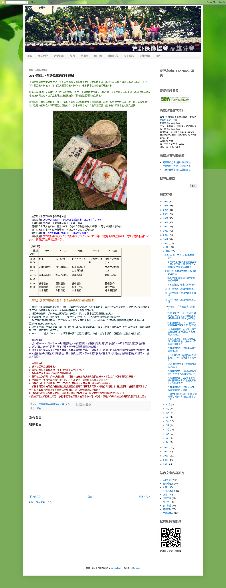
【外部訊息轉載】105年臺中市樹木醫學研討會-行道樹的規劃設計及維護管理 (180, 380)
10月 (168, 404)
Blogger (136, 568)
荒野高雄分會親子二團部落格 (177, 166)
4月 (168, 429)
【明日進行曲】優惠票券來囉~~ (180, 284)
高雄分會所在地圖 (168, 119)
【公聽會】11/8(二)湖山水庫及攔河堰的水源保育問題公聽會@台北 (181, 396)
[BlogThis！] (80, 404)
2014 (166, 451)
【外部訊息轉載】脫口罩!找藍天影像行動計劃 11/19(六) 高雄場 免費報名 (180, 332)
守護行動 (144, 56)
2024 (166, 210)
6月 (168, 421)
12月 (168, 247)
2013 (166, 455)
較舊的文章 (144, 496)
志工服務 (128, 56)
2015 (166, 447)
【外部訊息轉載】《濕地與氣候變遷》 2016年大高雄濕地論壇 (180, 372)
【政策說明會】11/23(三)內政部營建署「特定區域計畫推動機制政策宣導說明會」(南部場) (180, 316)
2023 (166, 214)
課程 (72, 56)
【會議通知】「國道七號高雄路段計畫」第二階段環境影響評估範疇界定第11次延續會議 (180, 264)
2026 (166, 201)
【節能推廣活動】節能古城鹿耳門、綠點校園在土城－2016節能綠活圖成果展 (180, 341)
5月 (168, 425)
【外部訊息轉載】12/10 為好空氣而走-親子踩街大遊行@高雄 (180, 323)
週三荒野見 (168, 483)
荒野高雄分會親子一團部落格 (177, 162)
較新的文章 (35, 496)
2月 (168, 438)
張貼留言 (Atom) (44, 501)
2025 (166, 205)
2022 (166, 218)
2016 (166, 243)
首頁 (29, 56)
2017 (166, 239)
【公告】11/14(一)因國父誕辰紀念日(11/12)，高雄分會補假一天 (180, 357)
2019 (166, 231)
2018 (166, 235)
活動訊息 (59, 56)
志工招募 (167, 505)
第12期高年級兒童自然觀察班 (179, 288)
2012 (166, 460)
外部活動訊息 (169, 491)
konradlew (115, 568)
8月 (168, 412)
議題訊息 (112, 56)
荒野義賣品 (168, 513)
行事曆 (85, 56)
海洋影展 (167, 509)
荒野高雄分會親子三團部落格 (177, 169)
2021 (166, 222)
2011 (166, 464)
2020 (166, 226)
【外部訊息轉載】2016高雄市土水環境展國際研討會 (180, 388)
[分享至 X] (83, 404)
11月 (168, 251)
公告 (158, 56)
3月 (168, 434)
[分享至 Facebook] (86, 404)
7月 (168, 417)
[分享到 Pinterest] (89, 404)
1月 (168, 442)
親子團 (98, 56)
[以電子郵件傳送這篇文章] (77, 404)
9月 (168, 408)
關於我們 (43, 56)
